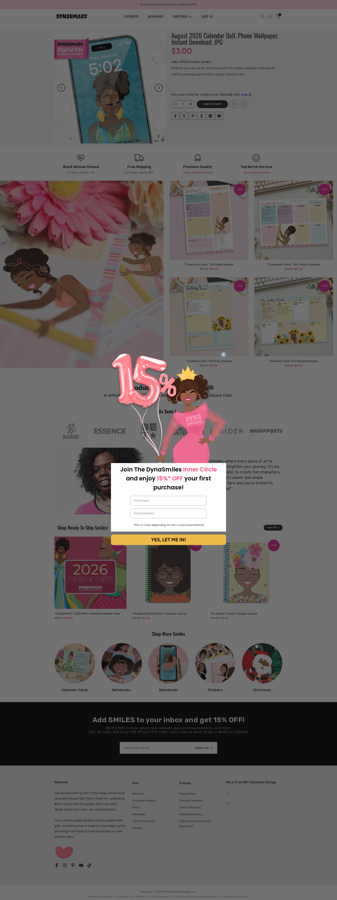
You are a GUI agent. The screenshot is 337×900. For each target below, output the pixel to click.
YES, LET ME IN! (168, 539)
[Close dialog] (223, 355)
